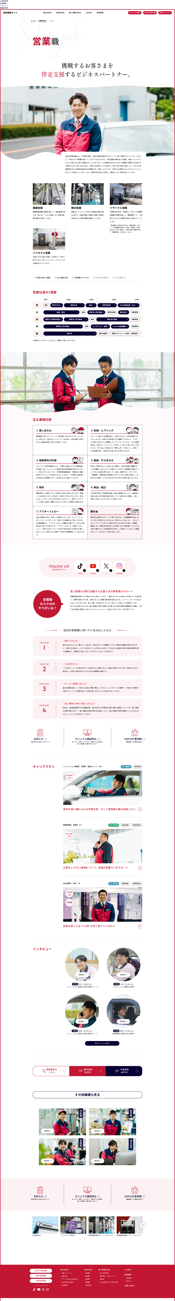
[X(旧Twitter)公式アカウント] (43, 1289)
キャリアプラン (102, 278)
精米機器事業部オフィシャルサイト (100, 1235)
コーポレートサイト (40, 1285)
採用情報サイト (10, 13)
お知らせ (38, 739)
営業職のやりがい (82, 278)
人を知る (88, 13)
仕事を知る (60, 13)
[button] (32, 1225)
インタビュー (121, 278)
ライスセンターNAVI (66, 1235)
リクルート (4, 6)
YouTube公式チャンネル (38, 1289)
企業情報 (3, 3)
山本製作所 (4, 1)
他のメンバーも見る (102, 1043)
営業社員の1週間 (43, 278)
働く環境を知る (75, 13)
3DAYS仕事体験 (150, 13)
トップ (33, 21)
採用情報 (100, 13)
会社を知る (47, 13)
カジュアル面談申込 (86, 739)
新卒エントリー (165, 13)
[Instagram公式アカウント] (47, 1289)
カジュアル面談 (134, 13)
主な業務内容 (62, 278)
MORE (47, 1131)
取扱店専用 (4, 8)
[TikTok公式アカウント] (34, 1289)
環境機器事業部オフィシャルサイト (128, 1235)
